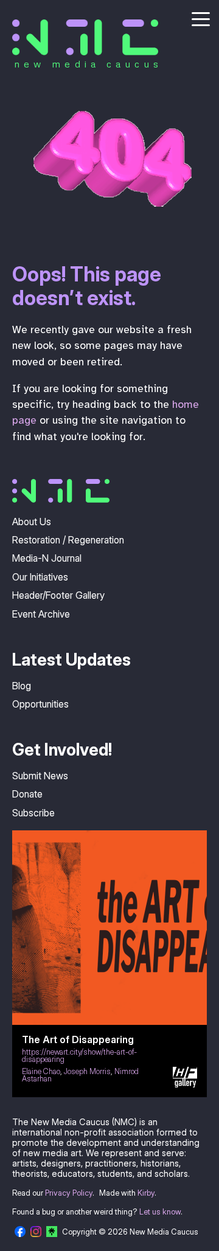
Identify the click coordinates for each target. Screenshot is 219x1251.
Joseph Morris (87, 1071)
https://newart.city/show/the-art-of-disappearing (79, 1055)
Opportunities (40, 704)
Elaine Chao (41, 1071)
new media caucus (88, 64)
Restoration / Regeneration (68, 540)
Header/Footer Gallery (58, 595)
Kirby (146, 1193)
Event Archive (41, 614)
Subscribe (33, 813)
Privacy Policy (68, 1193)
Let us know (160, 1211)
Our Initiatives (40, 577)
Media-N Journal (47, 558)
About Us (31, 521)
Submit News (40, 776)
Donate (27, 794)
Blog (21, 686)
